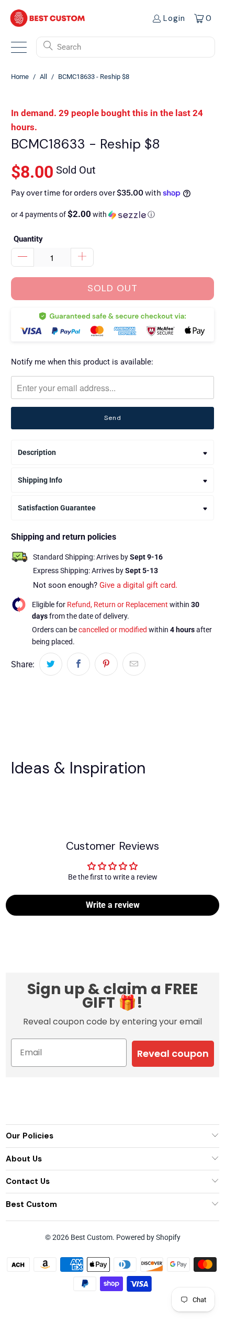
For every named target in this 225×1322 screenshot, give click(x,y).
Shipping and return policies (63, 537)
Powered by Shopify (148, 1237)
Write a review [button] (113, 905)
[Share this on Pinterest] (106, 664)
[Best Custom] (47, 18)
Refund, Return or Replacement (117, 604)
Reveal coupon (173, 1053)
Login (174, 18)
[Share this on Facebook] (78, 664)
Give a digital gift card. (138, 585)
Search (69, 47)
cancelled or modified (112, 629)
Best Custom (92, 1237)
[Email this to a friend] (133, 664)
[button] (112, 214)
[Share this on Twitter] (50, 664)
